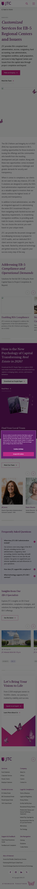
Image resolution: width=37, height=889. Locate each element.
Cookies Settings (18, 449)
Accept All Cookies (18, 454)
